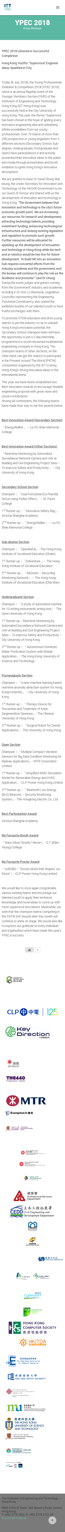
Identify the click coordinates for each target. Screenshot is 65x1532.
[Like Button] (29, 949)
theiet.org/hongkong (14, 1517)
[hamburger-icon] (58, 7)
